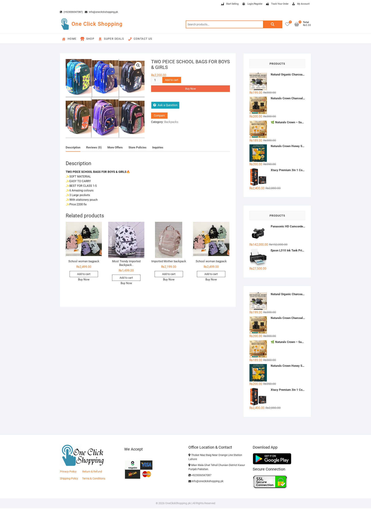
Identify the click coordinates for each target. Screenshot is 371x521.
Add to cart (171, 79)
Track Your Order (279, 4)
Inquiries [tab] (157, 147)
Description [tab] (73, 147)
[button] (138, 65)
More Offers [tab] (115, 147)
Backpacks (171, 122)
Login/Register (254, 4)
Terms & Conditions (93, 478)
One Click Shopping (97, 24)
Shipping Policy (69, 478)
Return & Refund (92, 471)
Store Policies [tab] (137, 147)
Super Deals (114, 38)
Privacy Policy (68, 471)
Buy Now (190, 88)
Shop (90, 38)
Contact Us (143, 38)
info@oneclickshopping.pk (103, 11)
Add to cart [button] (83, 274)
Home (72, 38)
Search (272, 24)
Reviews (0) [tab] (94, 147)
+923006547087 (201, 475)
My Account (303, 4)
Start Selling (232, 4)
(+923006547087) (73, 11)
